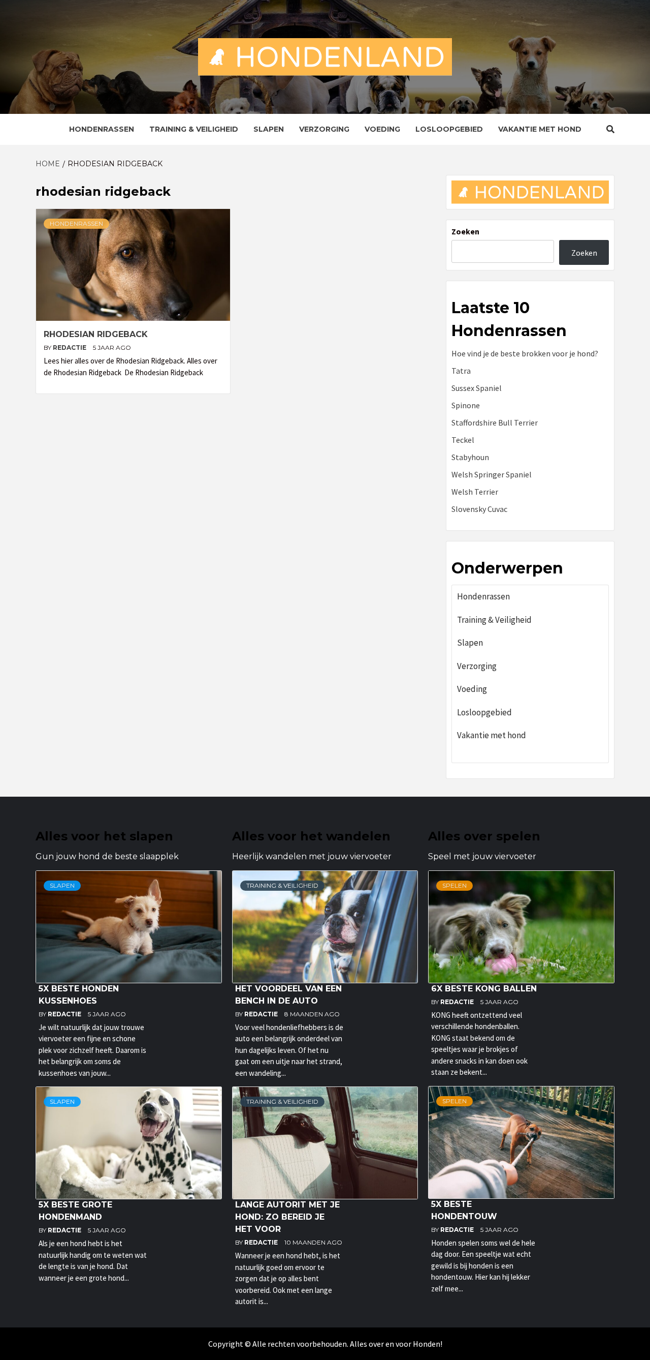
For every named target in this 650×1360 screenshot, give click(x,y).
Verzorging (324, 129)
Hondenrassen (101, 129)
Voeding (382, 129)
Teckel (462, 440)
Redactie (70, 347)
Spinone (465, 405)
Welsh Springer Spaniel (491, 474)
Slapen (268, 129)
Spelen (454, 885)
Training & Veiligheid (193, 129)
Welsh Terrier (474, 492)
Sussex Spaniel (476, 388)
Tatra (461, 371)
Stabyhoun (470, 457)
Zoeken (465, 231)
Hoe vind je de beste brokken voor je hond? (524, 353)
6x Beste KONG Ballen (484, 988)
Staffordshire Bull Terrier (494, 422)
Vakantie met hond (539, 129)
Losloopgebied (449, 129)
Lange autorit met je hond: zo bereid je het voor (287, 1217)
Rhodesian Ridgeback (96, 334)
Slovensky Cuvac (479, 509)
